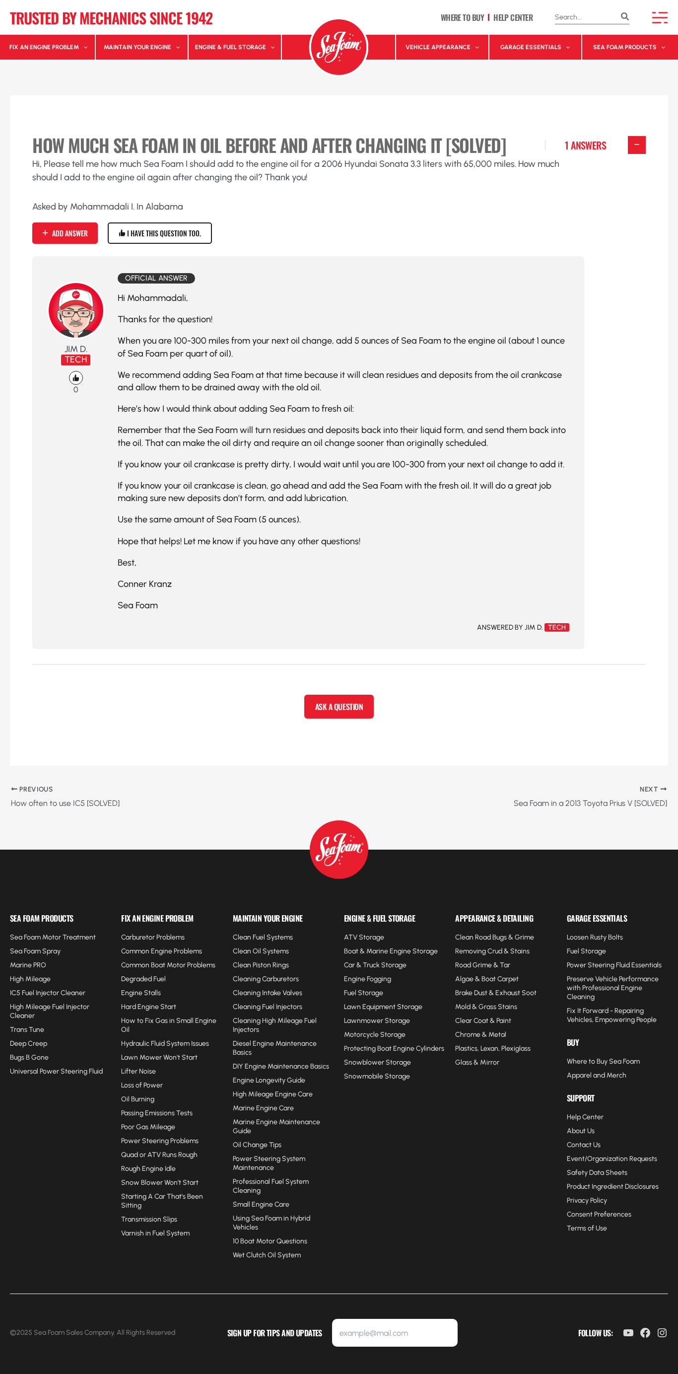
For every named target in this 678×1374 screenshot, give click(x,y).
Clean (243, 965)
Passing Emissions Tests (157, 1113)
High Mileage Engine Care (273, 1094)
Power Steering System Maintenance (269, 1163)
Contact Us (584, 1145)
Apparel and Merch (596, 1075)
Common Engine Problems (161, 951)
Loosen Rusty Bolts (595, 937)
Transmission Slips (149, 1219)
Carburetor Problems (153, 937)
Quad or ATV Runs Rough (159, 1155)
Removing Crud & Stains (492, 951)
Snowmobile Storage (377, 1076)
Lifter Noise (138, 1071)
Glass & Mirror (477, 1062)
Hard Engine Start (148, 1007)
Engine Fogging (367, 979)
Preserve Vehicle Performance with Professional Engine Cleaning (613, 988)
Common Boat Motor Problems (168, 965)
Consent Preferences (599, 1214)
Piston (262, 965)
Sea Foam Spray (35, 951)
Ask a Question (339, 707)
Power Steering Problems (160, 1141)
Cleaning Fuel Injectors (267, 1007)
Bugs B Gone (29, 1057)
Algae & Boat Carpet (487, 979)
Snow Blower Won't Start (160, 1182)
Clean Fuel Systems (263, 937)
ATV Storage (364, 937)
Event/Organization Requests (612, 1159)
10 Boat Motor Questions (270, 1241)
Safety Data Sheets (597, 1172)
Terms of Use (587, 1228)
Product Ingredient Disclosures (613, 1186)
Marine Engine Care (263, 1108)
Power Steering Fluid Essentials (614, 965)
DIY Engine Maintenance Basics (281, 1066)
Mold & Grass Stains (486, 1007)
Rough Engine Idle (148, 1168)
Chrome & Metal (480, 1034)
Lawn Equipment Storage (383, 1007)
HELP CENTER (513, 17)
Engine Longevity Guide (269, 1080)
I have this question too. (163, 233)
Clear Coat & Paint (483, 1020)
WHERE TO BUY (462, 17)
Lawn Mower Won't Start (159, 1057)
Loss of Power (142, 1085)
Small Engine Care (261, 1204)
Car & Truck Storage (375, 965)
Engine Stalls (141, 993)
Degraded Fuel (143, 979)
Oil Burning (137, 1099)
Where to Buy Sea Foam (603, 1061)
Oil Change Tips (257, 1145)
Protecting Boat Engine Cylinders (394, 1048)
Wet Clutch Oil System (267, 1255)
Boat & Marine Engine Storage (391, 951)
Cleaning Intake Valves (267, 993)
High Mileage (30, 979)
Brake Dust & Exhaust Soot (496, 993)
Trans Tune (27, 1029)
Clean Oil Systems (261, 951)
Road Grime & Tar (482, 965)
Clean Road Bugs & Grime (494, 937)
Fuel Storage (363, 993)
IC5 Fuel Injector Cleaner (47, 993)
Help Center (585, 1117)
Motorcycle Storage (375, 1034)
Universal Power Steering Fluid (56, 1071)
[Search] (625, 17)
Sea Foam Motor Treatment (53, 937)
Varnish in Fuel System (155, 1233)
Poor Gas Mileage (148, 1127)
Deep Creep (28, 1043)
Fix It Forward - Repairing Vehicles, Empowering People (612, 1015)
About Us (581, 1131)
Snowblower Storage (377, 1062)
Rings (280, 965)
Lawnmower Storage (377, 1020)
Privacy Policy (587, 1200)
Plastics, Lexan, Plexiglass (493, 1048)
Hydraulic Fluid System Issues (165, 1043)
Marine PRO (28, 965)
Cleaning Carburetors (266, 979)
